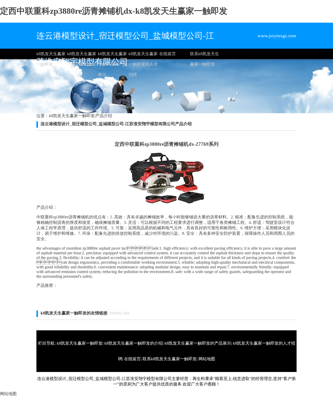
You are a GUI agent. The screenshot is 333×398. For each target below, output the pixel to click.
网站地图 (206, 359)
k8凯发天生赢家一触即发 (51, 55)
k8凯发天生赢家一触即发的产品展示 (112, 55)
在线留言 (167, 54)
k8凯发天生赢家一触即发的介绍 (81, 55)
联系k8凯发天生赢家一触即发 (204, 55)
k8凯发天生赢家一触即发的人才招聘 (143, 55)
